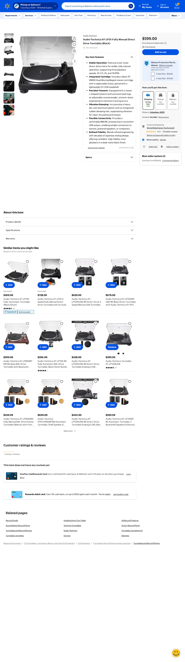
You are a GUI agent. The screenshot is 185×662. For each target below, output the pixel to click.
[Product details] (132, 222)
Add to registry (172, 146)
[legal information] (165, 43)
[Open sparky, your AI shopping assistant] (176, 653)
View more (68, 431)
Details (163, 140)
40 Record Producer (130, 520)
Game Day (140, 15)
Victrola (67, 535)
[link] (18, 312)
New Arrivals (106, 15)
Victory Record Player (130, 525)
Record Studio (12, 520)
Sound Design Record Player (18, 525)
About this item (13, 212)
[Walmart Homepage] (7, 6)
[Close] (53, 15)
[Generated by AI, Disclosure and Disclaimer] (132, 147)
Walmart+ (153, 15)
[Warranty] (132, 238)
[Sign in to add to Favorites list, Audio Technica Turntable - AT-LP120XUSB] (129, 323)
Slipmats (125, 535)
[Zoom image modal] (74, 51)
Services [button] (29, 15)
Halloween (65, 15)
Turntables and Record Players (19, 530)
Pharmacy (91, 15)
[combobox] (98, 6)
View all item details (96, 148)
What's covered (165, 65)
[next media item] (74, 61)
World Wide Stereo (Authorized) (160, 128)
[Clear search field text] (124, 6)
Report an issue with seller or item (161, 135)
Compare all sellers (170, 160)
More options (164, 117)
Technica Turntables (72, 525)
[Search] (130, 6)
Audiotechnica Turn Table (75, 520)
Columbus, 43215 (157, 112)
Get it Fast (78, 15)
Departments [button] (11, 15)
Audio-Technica (90, 35)
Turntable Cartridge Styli (132, 530)
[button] (145, 6)
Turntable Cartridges (15, 535)
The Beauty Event (123, 15)
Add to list (153, 146)
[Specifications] (132, 230)
